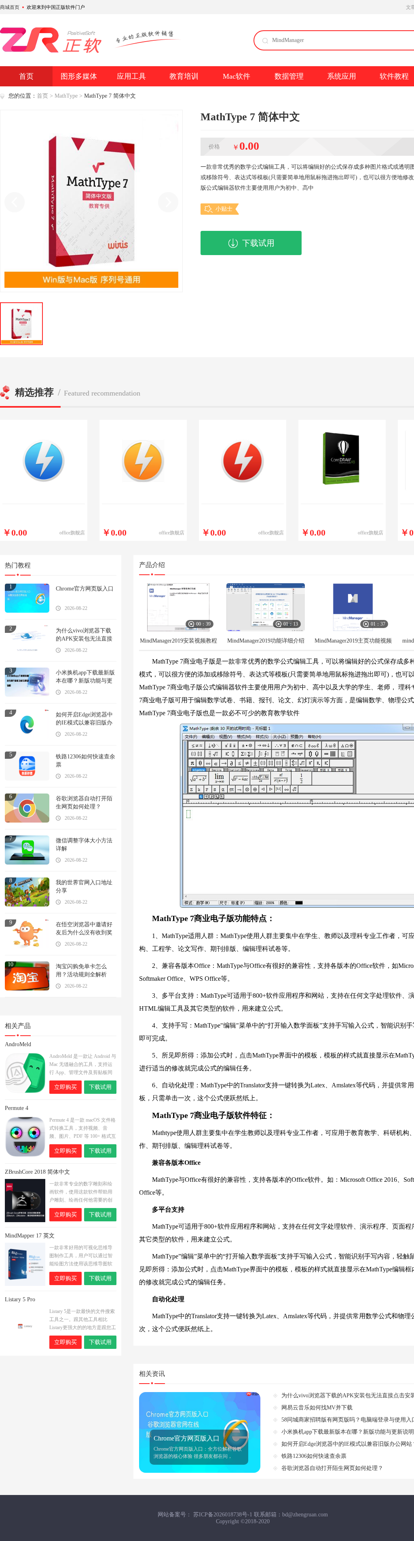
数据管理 (289, 76)
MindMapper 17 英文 (30, 1236)
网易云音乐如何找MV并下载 (317, 1408)
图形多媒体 (79, 76)
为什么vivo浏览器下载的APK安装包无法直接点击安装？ (84, 635)
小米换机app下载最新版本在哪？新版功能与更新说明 (85, 677)
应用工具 (131, 76)
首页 (26, 76)
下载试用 (258, 243)
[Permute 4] (25, 1136)
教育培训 (184, 76)
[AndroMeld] (25, 1073)
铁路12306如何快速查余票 (85, 761)
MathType (66, 96)
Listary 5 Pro (20, 1299)
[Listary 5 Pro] (25, 1328)
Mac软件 (236, 76)
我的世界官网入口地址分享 (84, 886)
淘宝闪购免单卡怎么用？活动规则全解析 (81, 970)
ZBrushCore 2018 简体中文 (37, 1172)
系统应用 (341, 76)
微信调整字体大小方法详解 (84, 845)
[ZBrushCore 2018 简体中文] (25, 1200)
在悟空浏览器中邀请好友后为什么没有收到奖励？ (84, 929)
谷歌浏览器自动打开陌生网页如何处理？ (84, 803)
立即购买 (65, 1087)
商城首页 (9, 7)
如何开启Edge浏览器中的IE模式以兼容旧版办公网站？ (84, 719)
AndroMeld (18, 1044)
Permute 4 (16, 1108)
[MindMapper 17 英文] (25, 1264)
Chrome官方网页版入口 (85, 589)
